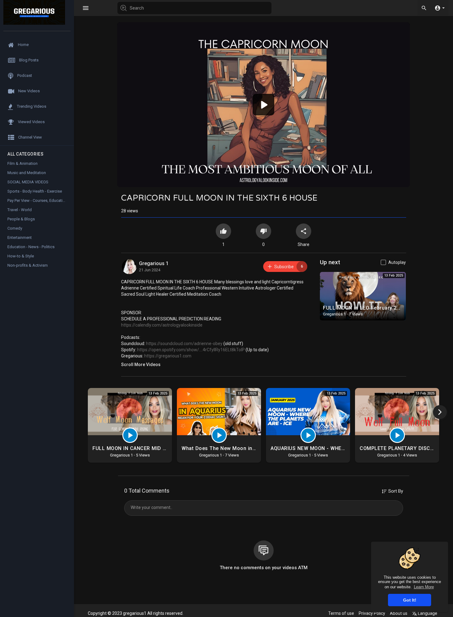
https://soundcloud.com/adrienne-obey (184, 343)
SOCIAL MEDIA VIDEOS (27, 182)
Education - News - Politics (31, 246)
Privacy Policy (372, 613)
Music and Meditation (26, 172)
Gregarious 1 (154, 263)
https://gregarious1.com (167, 355)
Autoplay (397, 262)
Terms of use (341, 613)
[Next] (440, 412)
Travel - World (19, 209)
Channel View (29, 137)
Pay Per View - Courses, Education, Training (40, 200)
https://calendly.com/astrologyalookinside (161, 325)
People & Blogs (21, 219)
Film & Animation (22, 163)
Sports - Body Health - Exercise (34, 191)
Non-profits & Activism (27, 265)
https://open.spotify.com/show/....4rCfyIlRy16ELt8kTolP (191, 349)
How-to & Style (20, 256)
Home (23, 44)
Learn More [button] (424, 587)
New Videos (28, 91)
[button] (439, 8)
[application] (263, 104)
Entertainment (19, 237)
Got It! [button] (409, 600)
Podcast (24, 75)
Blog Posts (28, 60)
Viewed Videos (31, 121)
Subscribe (288, 266)
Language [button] (427, 613)
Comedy (14, 228)
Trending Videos (31, 106)
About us (398, 613)
